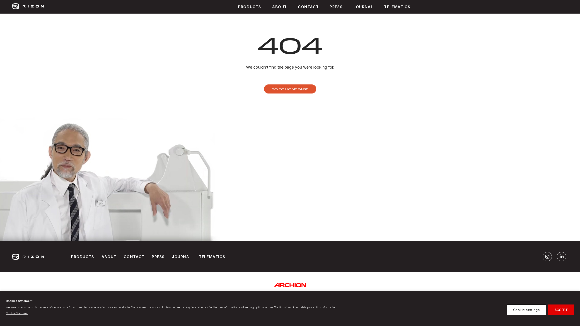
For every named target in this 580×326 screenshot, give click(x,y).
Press (158, 256)
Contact (134, 256)
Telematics (397, 7)
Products (249, 7)
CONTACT (308, 7)
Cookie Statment (17, 313)
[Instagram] (547, 256)
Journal (363, 7)
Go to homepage (290, 89)
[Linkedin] (561, 256)
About (279, 7)
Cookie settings (526, 310)
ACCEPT (561, 310)
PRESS (336, 7)
